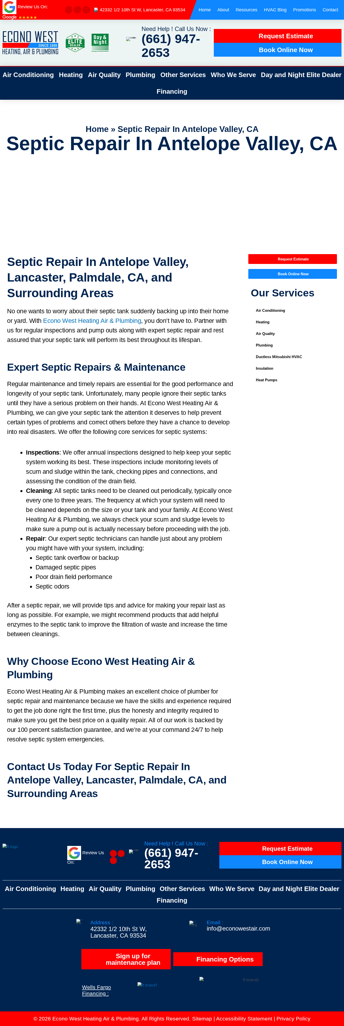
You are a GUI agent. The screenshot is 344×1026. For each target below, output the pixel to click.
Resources (246, 9)
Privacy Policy (294, 1018)
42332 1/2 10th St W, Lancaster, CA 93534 (142, 9)
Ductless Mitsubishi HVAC (279, 357)
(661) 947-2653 (171, 46)
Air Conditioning (28, 75)
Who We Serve (233, 75)
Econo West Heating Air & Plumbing (92, 320)
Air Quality (104, 75)
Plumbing (140, 75)
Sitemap (202, 1018)
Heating (71, 75)
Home (205, 9)
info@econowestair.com (238, 928)
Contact (330, 9)
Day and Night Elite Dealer (301, 75)
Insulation (264, 368)
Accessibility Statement (244, 1018)
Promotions (304, 9)
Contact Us (34, 766)
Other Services (183, 75)
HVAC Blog (275, 9)
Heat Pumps (266, 380)
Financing (172, 91)
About (223, 9)
